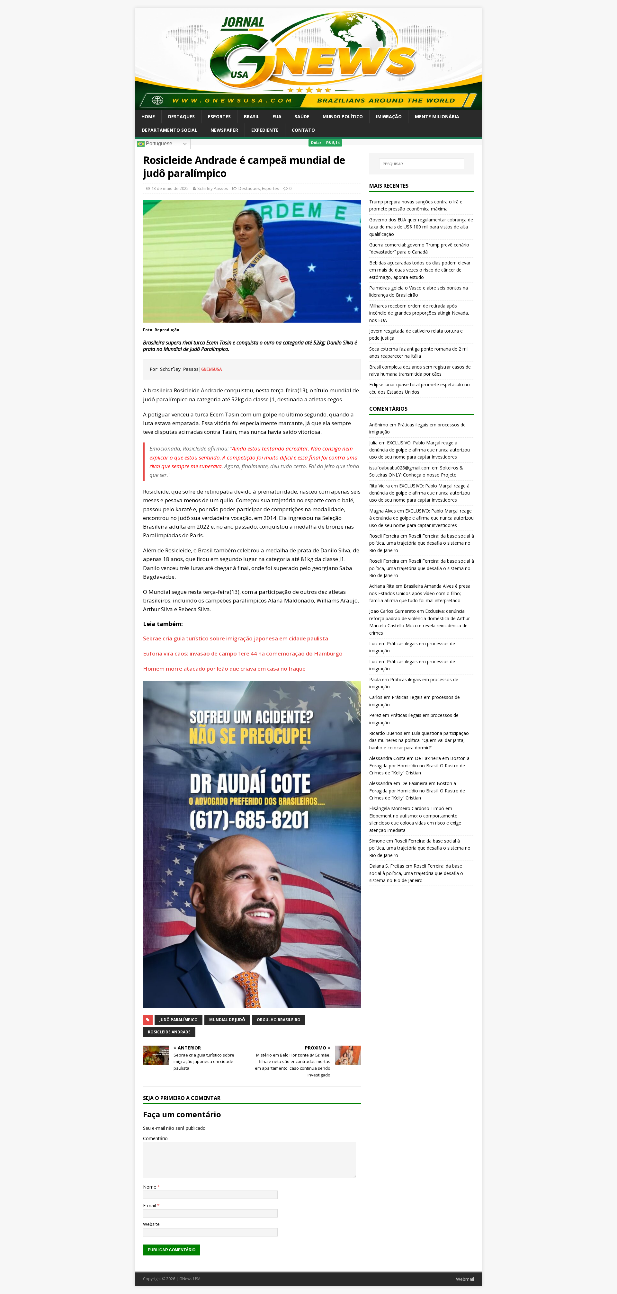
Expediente (265, 130)
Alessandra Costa (387, 758)
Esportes (219, 116)
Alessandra (380, 783)
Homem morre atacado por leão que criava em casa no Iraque (224, 668)
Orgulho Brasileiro (278, 1019)
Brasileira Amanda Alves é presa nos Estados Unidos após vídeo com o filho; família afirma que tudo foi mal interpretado (419, 593)
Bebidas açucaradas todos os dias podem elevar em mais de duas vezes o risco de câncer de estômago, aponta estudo (419, 270)
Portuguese (158, 143)
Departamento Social (169, 130)
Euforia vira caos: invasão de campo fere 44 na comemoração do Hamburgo (243, 653)
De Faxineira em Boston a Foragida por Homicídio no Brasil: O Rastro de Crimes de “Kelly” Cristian (419, 765)
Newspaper (224, 130)
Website (151, 1224)
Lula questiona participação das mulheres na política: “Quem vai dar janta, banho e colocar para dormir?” (419, 740)
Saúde (302, 116)
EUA (277, 116)
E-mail (150, 1205)
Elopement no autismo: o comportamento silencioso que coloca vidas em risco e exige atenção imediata (415, 823)
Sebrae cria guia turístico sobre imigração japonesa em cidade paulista (235, 638)
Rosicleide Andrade (169, 1032)
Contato (303, 130)
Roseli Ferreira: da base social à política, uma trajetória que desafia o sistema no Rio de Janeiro (421, 543)
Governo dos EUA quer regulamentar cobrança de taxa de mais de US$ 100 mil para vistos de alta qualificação (421, 227)
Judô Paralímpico (178, 1019)
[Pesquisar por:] (421, 163)
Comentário (155, 1138)
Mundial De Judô (227, 1019)
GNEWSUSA (211, 369)
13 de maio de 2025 (170, 188)
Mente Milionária (437, 116)
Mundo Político (343, 116)
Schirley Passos (212, 188)
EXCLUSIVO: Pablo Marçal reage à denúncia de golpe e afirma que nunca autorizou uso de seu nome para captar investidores (419, 450)
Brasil (251, 116)
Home (148, 116)
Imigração (389, 116)
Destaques (181, 116)
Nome (150, 1187)
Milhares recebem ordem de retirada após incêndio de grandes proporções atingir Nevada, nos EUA (419, 313)
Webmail (465, 1279)
